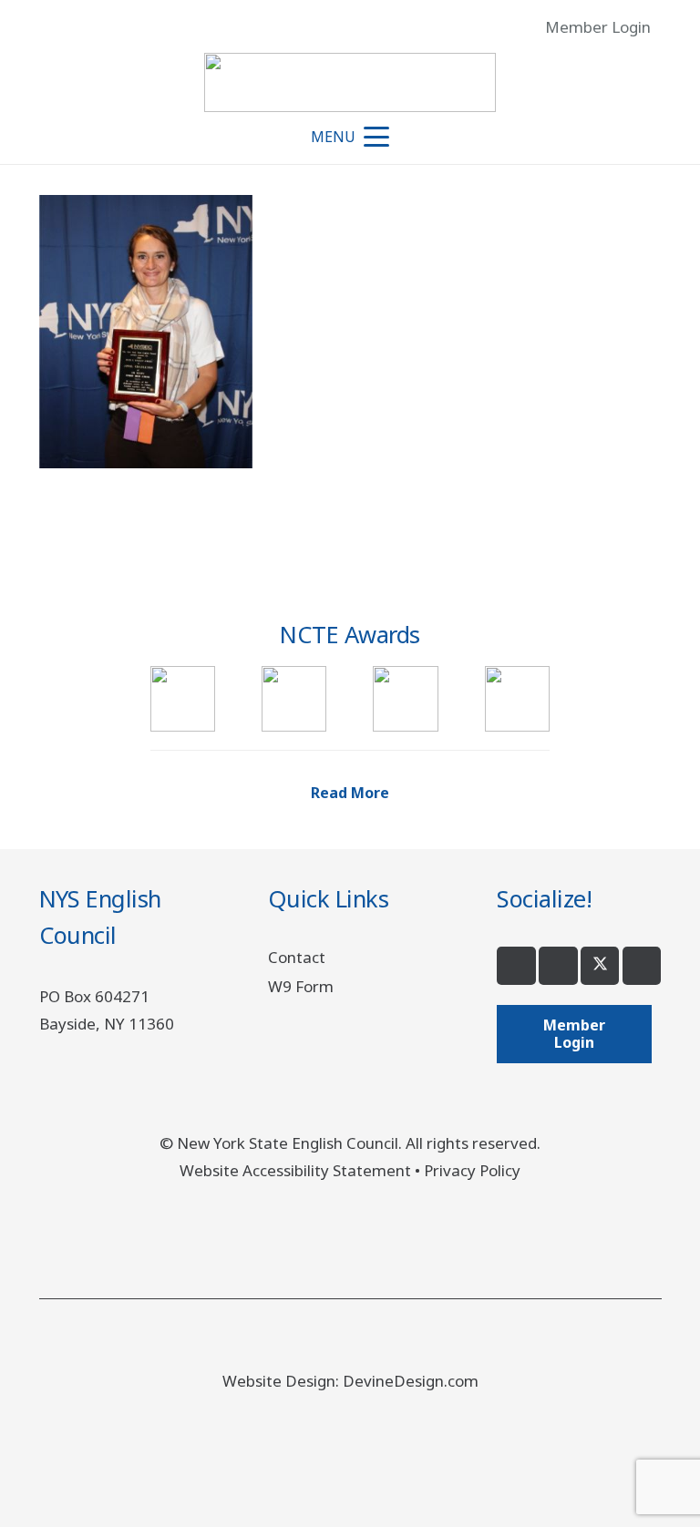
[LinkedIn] (642, 966)
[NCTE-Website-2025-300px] (517, 698)
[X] (600, 966)
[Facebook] (516, 966)
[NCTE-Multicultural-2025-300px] (294, 698)
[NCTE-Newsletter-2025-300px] (405, 698)
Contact (296, 957)
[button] (673, 27)
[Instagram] (558, 966)
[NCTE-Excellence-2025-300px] (182, 698)
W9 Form (301, 986)
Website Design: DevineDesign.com (350, 1380)
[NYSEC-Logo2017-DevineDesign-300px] (350, 82)
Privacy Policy (472, 1170)
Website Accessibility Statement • (302, 1170)
